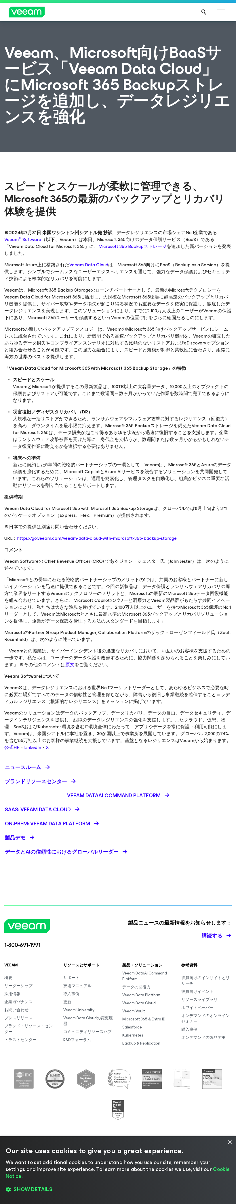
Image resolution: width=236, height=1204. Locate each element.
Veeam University (78, 1010)
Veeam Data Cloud (88, 265)
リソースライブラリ (199, 999)
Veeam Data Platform (141, 995)
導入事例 (71, 994)
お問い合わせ (16, 1010)
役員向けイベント (197, 991)
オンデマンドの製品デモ (203, 1037)
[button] (118, 1189)
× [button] (229, 1142)
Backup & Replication (141, 1043)
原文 (70, 665)
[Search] (203, 12)
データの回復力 (136, 987)
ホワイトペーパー (197, 1007)
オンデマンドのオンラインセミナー (205, 1018)
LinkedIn (32, 747)
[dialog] (118, 1170)
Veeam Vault (133, 1011)
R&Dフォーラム (77, 1040)
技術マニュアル (77, 986)
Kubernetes (132, 1035)
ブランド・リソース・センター (28, 1029)
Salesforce (132, 1027)
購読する (212, 935)
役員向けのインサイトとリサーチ (205, 980)
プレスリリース (18, 1018)
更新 (67, 1002)
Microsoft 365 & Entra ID (143, 1019)
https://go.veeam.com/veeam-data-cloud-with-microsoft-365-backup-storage (97, 538)
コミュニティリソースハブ (87, 1031)
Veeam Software (22, 239)
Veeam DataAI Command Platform (144, 976)
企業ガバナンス (18, 1002)
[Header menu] (221, 12)
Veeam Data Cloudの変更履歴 (88, 1021)
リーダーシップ (18, 986)
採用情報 (12, 994)
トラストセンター (20, 1040)
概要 (8, 977)
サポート (71, 977)
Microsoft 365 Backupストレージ (132, 246)
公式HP (12, 747)
